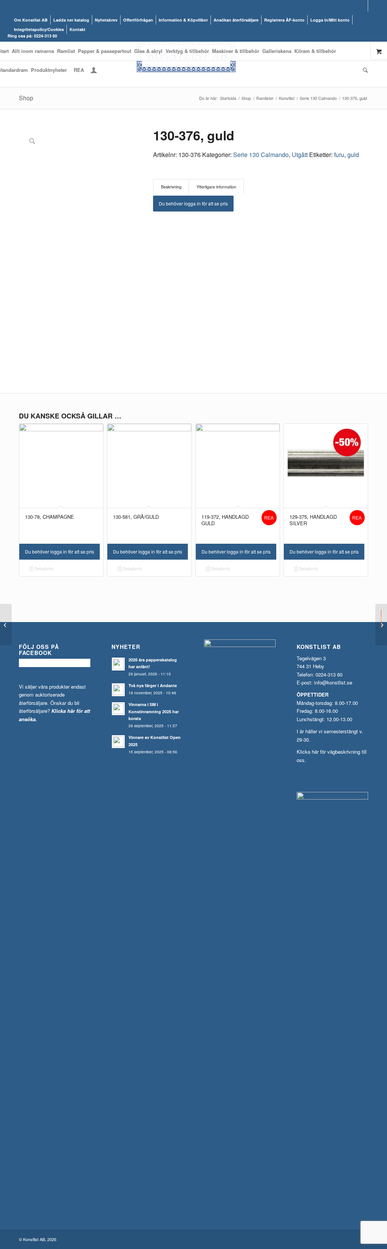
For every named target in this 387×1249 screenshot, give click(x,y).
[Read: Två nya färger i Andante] (118, 690)
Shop (26, 97)
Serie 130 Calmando (261, 154)
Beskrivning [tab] (171, 187)
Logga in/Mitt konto (330, 20)
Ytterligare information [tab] (216, 187)
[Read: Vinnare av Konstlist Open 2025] (118, 741)
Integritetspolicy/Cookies (39, 29)
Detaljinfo (43, 568)
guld (353, 154)
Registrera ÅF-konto (284, 20)
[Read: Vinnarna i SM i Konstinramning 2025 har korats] (118, 708)
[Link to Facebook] (362, 5)
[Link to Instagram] (373, 5)
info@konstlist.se (333, 682)
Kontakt (77, 29)
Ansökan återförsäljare (236, 20)
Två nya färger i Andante (152, 685)
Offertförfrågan (138, 20)
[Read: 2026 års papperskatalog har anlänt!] (118, 664)
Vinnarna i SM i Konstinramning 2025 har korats (153, 711)
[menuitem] (31, 20)
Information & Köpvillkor (183, 20)
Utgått (300, 154)
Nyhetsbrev (106, 20)
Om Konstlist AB (31, 20)
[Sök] (364, 70)
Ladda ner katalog (71, 20)
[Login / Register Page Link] (93, 70)
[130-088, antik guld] (6, 624)
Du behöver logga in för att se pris (193, 203)
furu (339, 154)
